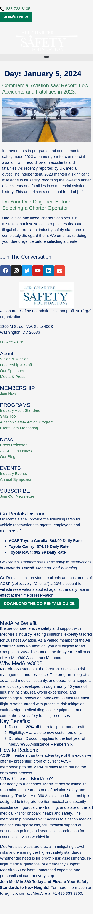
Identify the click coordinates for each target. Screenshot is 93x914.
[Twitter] (27, 270)
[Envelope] (59, 270)
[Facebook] (5, 270)
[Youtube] (37, 270)
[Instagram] (16, 270)
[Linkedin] (48, 270)
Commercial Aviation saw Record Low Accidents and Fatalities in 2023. (45, 88)
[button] (46, 57)
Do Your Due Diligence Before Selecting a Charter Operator (36, 205)
